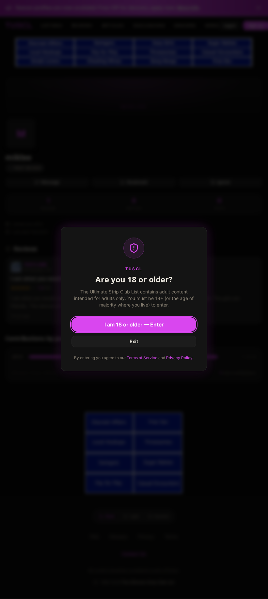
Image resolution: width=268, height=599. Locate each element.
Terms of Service (142, 357)
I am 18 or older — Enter (134, 324)
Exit (134, 341)
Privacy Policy (179, 357)
